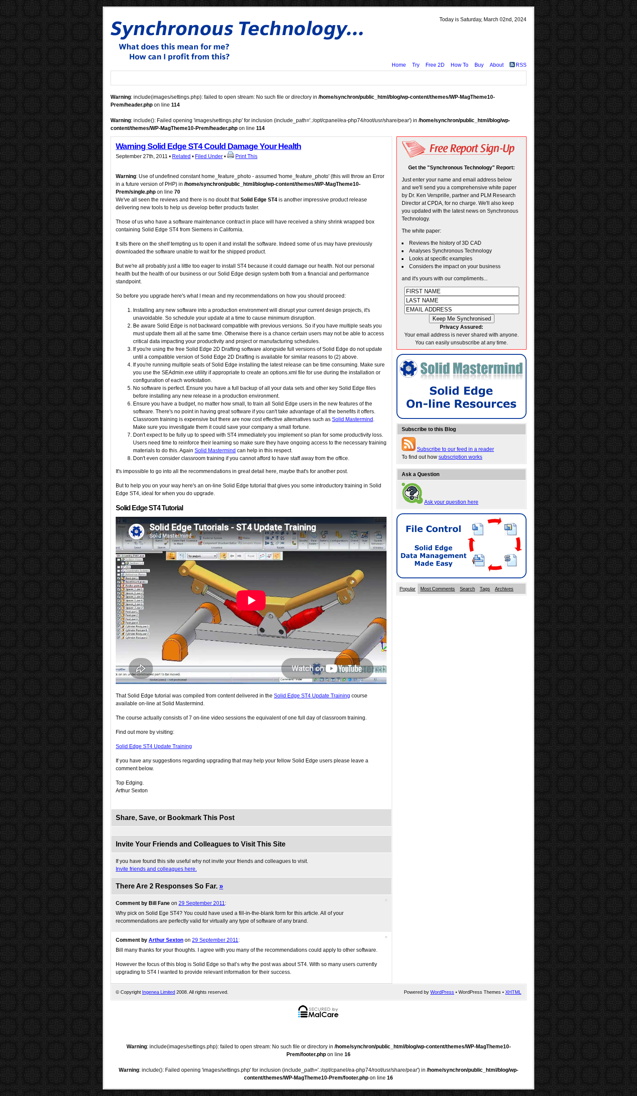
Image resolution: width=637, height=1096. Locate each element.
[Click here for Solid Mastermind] (461, 417)
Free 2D (435, 65)
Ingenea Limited (158, 992)
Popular (408, 588)
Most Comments (437, 588)
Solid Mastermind (352, 419)
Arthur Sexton (166, 940)
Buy (479, 65)
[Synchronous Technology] (239, 40)
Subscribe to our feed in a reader (455, 449)
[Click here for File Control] (461, 577)
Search (467, 588)
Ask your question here (451, 502)
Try (415, 65)
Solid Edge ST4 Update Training (312, 696)
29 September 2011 (202, 903)
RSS (521, 65)
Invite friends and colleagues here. (156, 869)
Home (399, 65)
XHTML (513, 992)
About (497, 65)
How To (459, 65)
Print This (246, 156)
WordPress (442, 992)
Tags (485, 588)
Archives (504, 588)
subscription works (460, 457)
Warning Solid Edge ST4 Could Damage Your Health (208, 146)
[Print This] (230, 156)
